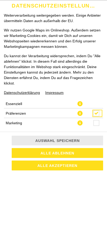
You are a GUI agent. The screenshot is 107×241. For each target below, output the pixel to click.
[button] (80, 103)
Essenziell (14, 104)
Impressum (54, 92)
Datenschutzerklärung (22, 92)
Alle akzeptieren (57, 166)
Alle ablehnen (57, 153)
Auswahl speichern (57, 141)
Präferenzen (16, 113)
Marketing (14, 123)
